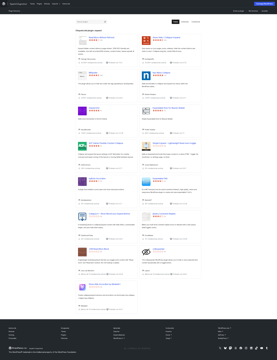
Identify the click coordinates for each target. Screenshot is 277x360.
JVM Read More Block (99, 249)
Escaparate (65, 328)
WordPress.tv (119, 338)
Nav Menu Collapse (161, 73)
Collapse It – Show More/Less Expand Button (109, 214)
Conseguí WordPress (264, 4)
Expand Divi (94, 108)
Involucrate (170, 328)
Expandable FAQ (160, 178)
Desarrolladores (119, 335)
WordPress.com (224, 328)
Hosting (11, 335)
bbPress (222, 335)
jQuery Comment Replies (164, 214)
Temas (63, 331)
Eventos (169, 331)
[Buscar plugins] (105, 22)
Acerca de (12, 328)
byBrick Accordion (97, 178)
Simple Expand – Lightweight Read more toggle (174, 143)
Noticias (11, 331)
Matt (220, 331)
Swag (169, 338)
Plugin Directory (14, 11)
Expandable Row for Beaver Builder (169, 108)
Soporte (116, 331)
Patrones (64, 338)
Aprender (116, 328)
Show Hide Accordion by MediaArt (104, 284)
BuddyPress (223, 338)
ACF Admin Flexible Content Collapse (106, 143)
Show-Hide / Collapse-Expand (166, 37)
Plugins (63, 335)
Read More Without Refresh (101, 37)
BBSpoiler (93, 73)
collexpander (159, 249)
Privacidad (12, 338)
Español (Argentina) (36, 348)
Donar (169, 335)
